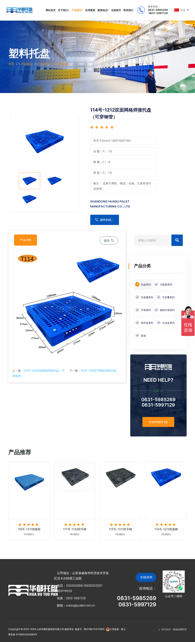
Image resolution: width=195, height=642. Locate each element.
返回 (106, 241)
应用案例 (90, 10)
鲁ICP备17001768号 (94, 629)
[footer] (33, 590)
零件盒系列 (146, 323)
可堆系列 (145, 310)
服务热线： (107, 220)
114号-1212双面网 (166, 529)
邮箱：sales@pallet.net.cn (76, 605)
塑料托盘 (63, 64)
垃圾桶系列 (146, 297)
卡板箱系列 (165, 284)
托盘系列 (45, 64)
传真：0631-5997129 (71, 598)
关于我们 (63, 10)
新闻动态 (102, 10)
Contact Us (158, 422)
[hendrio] (19, 10)
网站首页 (51, 10)
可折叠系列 (168, 297)
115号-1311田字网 (120, 529)
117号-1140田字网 (74, 529)
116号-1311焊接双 (29, 529)
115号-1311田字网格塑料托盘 (98, 371)
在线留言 (116, 10)
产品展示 (77, 10)
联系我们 (128, 10)
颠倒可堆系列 (167, 310)
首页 (11, 64)
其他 (143, 335)
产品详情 (25, 240)
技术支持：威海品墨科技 (174, 629)
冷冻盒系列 (168, 323)
